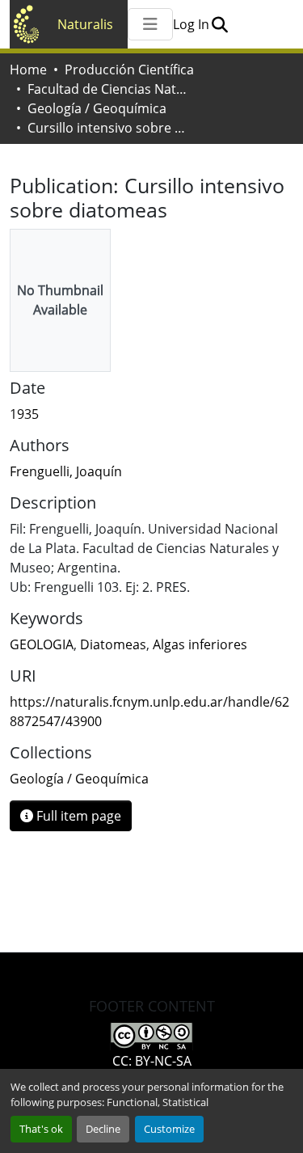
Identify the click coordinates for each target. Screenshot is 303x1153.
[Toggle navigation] (150, 24)
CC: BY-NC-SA (151, 1061)
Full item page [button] (77, 816)
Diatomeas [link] (113, 644)
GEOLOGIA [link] (42, 644)
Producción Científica (129, 69)
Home (28, 69)
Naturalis (85, 24)
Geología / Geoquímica (96, 108)
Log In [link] (191, 24)
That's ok (41, 1128)
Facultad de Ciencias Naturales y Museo (108, 89)
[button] (219, 24)
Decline (103, 1128)
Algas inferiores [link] (200, 644)
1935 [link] (24, 414)
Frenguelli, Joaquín (66, 471)
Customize (169, 1128)
